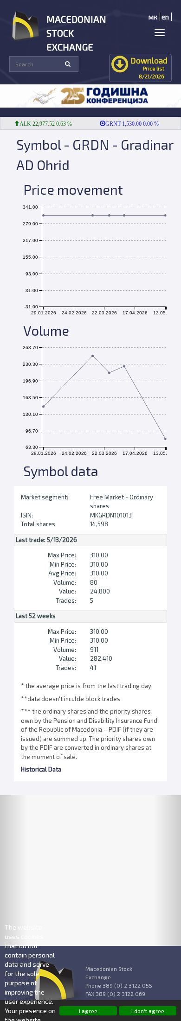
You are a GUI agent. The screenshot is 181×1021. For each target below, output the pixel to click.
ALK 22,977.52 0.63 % (41, 124)
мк (153, 17)
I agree (88, 1011)
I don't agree (147, 1011)
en (165, 17)
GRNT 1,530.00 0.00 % (128, 124)
